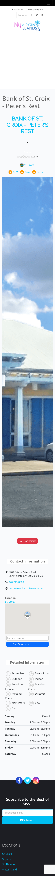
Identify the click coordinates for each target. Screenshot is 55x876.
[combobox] (27, 638)
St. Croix (10, 601)
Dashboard (19, 9)
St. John (6, 859)
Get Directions (21, 644)
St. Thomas (8, 864)
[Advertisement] (27, 61)
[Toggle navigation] (48, 3)
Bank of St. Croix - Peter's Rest (27, 124)
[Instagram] (42, 15)
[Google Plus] (36, 781)
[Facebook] (31, 15)
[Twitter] (37, 15)
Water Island (9, 869)
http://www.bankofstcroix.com (26, 588)
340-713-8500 (16, 582)
